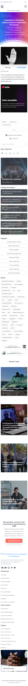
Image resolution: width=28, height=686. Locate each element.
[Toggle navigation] (25, 6)
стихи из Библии (18, 331)
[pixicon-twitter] (14, 568)
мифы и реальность (18, 312)
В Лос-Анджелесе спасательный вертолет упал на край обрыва (13, 388)
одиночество (13, 315)
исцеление (5, 306)
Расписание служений (13, 10)
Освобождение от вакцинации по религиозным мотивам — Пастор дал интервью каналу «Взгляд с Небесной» (13, 426)
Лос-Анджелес (18, 284)
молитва (4, 315)
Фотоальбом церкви (14, 273)
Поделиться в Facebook (15, 135)
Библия (19, 281)
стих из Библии (6, 331)
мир (9, 312)
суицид (10, 334)
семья (12, 325)
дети (3, 300)
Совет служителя (14, 261)
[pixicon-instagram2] (8, 568)
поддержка (12, 318)
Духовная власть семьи (14, 242)
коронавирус (16, 309)
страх (3, 334)
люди (3, 312)
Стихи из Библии (14, 265)
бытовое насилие (7, 293)
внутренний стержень (8, 296)
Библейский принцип (8, 281)
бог (14, 290)
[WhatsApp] (14, 153)
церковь (4, 340)
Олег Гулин (5, 287)
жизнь (16, 300)
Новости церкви (14, 249)
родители (5, 325)
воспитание (20, 296)
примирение (5, 321)
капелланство (13, 121)
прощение (15, 321)
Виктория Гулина (7, 284)
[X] (6, 153)
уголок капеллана (6, 124)
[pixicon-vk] (11, 568)
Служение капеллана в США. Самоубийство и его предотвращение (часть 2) (12, 502)
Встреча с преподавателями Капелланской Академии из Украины (12, 464)
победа (4, 318)
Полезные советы (14, 257)
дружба (10, 300)
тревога (17, 334)
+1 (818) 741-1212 (7, 2)
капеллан (4, 121)
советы (12, 328)
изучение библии (7, 303)
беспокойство (6, 290)
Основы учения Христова (14, 253)
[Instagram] (10, 153)
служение (5, 328)
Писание (13, 287)
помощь (20, 318)
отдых (22, 315)
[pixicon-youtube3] (5, 568)
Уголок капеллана (15, 30)
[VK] (17, 153)
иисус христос (19, 303)
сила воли (19, 325)
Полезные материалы (14, 28)
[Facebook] (2, 153)
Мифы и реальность (14, 245)
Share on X (15, 138)
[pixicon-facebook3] (2, 568)
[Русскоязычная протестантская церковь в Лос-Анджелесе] (14, 555)
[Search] (25, 2)
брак (19, 290)
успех (16, 337)
